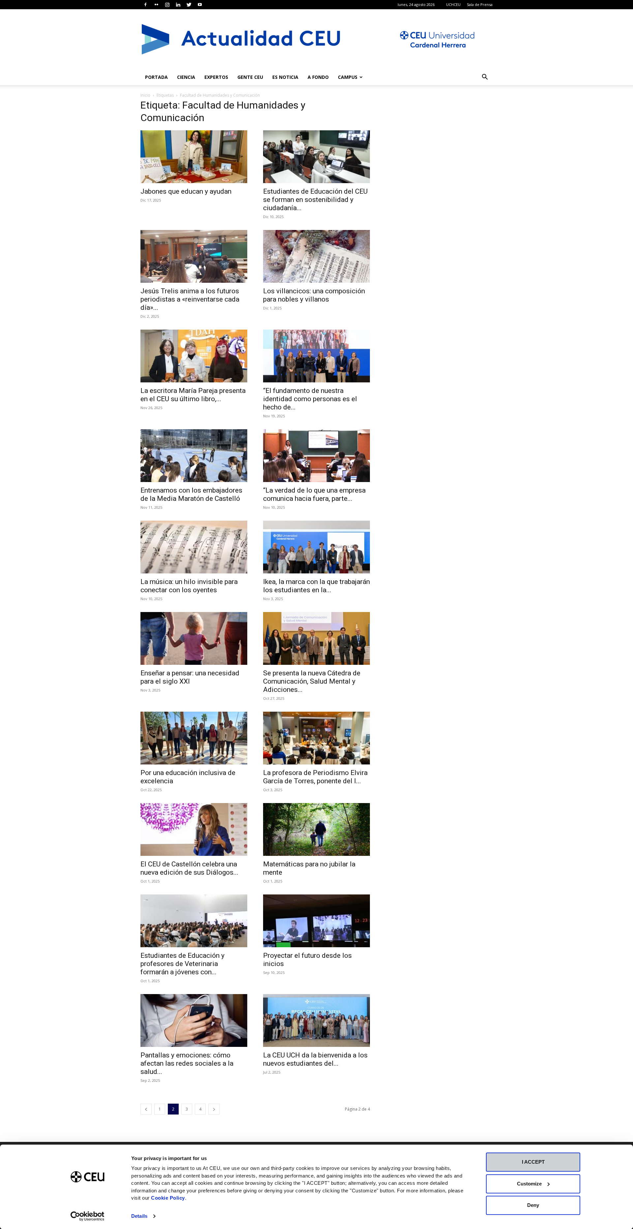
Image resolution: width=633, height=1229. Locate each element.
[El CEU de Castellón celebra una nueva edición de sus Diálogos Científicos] (193, 829)
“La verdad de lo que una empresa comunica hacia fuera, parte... (314, 494)
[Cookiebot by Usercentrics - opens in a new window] (87, 1216)
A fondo (318, 77)
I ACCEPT (533, 1162)
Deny (533, 1205)
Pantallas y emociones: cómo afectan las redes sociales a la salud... (186, 1063)
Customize (529, 1183)
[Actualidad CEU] (316, 39)
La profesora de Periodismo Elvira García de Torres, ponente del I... (315, 777)
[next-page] (214, 1109)
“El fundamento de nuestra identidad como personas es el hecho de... (310, 399)
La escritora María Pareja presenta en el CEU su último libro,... (193, 395)
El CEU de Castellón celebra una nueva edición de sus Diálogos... (189, 868)
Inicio (145, 95)
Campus (347, 77)
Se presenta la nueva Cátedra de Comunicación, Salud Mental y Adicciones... (311, 681)
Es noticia (285, 77)
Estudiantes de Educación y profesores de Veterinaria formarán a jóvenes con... (182, 964)
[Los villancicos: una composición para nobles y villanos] (316, 256)
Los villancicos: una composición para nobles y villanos (314, 295)
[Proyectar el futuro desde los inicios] (316, 920)
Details (139, 1216)
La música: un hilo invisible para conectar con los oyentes (189, 586)
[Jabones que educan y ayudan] (193, 156)
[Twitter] (189, 4)
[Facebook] (145, 4)
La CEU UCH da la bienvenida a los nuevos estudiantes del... (315, 1059)
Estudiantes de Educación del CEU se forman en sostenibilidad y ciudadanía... (315, 199)
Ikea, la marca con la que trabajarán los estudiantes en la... (316, 586)
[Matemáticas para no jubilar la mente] (316, 829)
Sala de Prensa (480, 4)
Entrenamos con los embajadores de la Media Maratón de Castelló (191, 494)
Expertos (216, 77)
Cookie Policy (168, 1198)
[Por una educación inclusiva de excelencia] (193, 738)
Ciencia (186, 77)
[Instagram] (167, 4)
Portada (156, 77)
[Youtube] (200, 4)
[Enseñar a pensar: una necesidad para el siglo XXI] (193, 638)
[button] (485, 78)
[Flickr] (156, 4)
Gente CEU (250, 77)
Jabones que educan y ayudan (185, 191)
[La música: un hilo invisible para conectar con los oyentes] (193, 547)
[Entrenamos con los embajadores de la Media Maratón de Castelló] (193, 455)
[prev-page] (146, 1109)
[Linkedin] (178, 4)
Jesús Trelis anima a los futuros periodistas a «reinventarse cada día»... (189, 299)
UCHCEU (453, 4)
